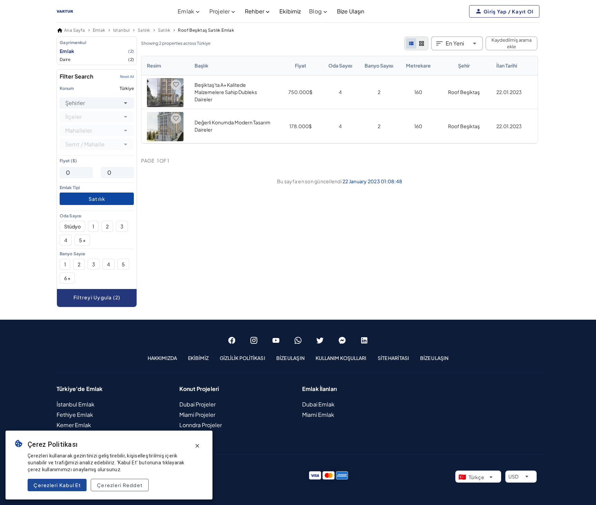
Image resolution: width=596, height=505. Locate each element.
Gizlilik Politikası (242, 358)
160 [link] (418, 92)
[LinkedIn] (364, 340)
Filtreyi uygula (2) (97, 297)
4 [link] (340, 92)
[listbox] (97, 51)
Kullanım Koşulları (341, 358)
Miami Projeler (197, 414)
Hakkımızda (162, 358)
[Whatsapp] (298, 340)
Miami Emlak (318, 414)
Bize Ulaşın (351, 11)
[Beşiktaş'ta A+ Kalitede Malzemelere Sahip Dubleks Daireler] (165, 105)
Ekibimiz (290, 11)
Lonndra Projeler (200, 425)
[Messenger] (342, 340)
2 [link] (379, 92)
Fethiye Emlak (75, 414)
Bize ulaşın (434, 358)
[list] (411, 43)
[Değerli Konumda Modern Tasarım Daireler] (165, 139)
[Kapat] (197, 446)
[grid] (421, 43)
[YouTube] (276, 340)
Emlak (97, 51)
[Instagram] (254, 340)
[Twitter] (320, 340)
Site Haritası (393, 358)
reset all (127, 76)
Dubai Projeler (197, 404)
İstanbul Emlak (76, 404)
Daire (97, 59)
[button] (125, 103)
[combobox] (97, 103)
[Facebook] (232, 340)
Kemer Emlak (74, 425)
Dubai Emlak (318, 404)
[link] (339, 100)
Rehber (254, 11)
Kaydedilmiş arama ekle (511, 43)
